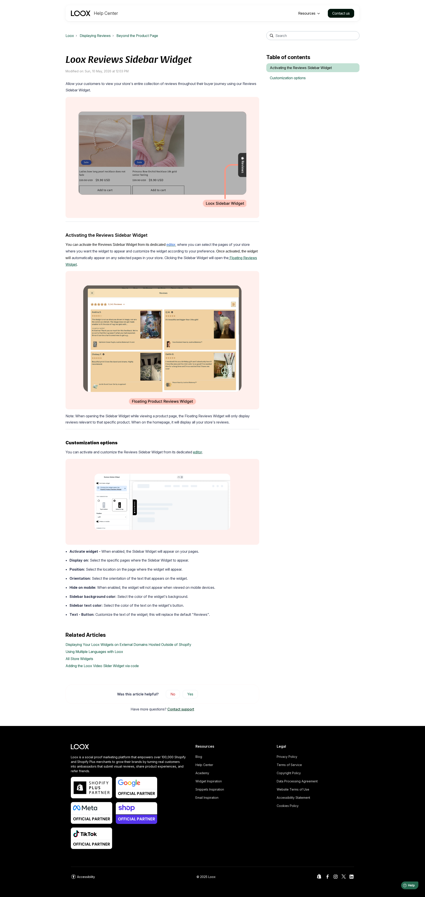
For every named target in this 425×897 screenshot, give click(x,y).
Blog (198, 756)
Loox (70, 35)
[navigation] (94, 13)
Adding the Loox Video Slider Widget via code (102, 666)
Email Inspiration (206, 797)
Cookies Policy (288, 806)
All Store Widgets (79, 658)
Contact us (341, 13)
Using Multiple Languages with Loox (94, 651)
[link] (83, 876)
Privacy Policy (287, 756)
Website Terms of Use (293, 789)
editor (197, 452)
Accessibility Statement (293, 797)
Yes (190, 694)
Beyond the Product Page (137, 35)
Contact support (180, 709)
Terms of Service (289, 765)
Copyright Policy (289, 773)
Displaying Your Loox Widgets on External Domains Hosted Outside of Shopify (128, 644)
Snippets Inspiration (209, 789)
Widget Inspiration (208, 781)
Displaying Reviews (95, 35)
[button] (309, 13)
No (172, 694)
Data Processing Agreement (297, 781)
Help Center (204, 765)
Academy (202, 773)
